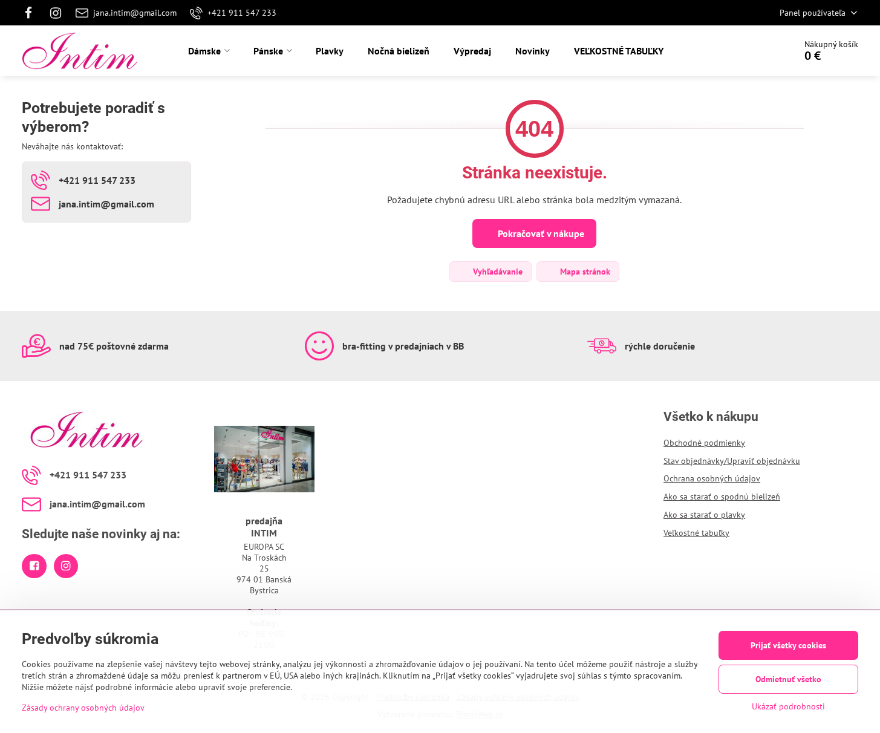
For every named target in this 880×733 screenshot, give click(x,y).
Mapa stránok (584, 271)
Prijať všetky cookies (788, 645)
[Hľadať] (752, 51)
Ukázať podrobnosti (788, 706)
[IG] (56, 12)
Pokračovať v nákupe (539, 233)
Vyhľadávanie (497, 271)
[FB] (32, 12)
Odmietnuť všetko (788, 679)
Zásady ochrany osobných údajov (83, 707)
